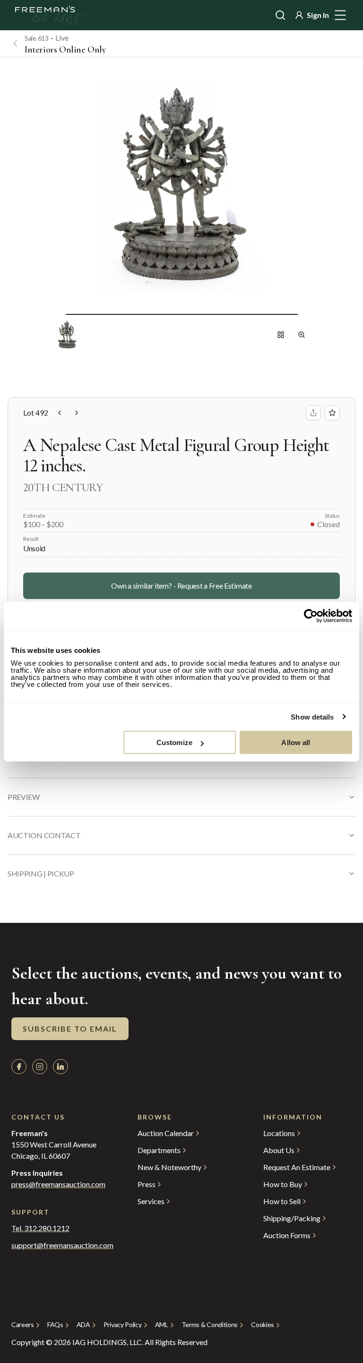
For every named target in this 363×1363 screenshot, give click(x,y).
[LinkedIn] (60, 1066)
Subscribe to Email (70, 1028)
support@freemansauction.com (55, 1245)
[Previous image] (58, 314)
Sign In (318, 14)
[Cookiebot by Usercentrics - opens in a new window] (310, 615)
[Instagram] (39, 1066)
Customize (174, 742)
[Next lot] (76, 412)
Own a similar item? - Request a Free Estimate (181, 585)
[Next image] (305, 314)
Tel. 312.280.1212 (40, 1228)
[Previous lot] (59, 412)
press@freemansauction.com (58, 1184)
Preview (24, 796)
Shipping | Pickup (41, 873)
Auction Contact (44, 835)
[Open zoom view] (301, 334)
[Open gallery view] (280, 334)
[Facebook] (18, 1066)
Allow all (295, 742)
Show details (312, 716)
